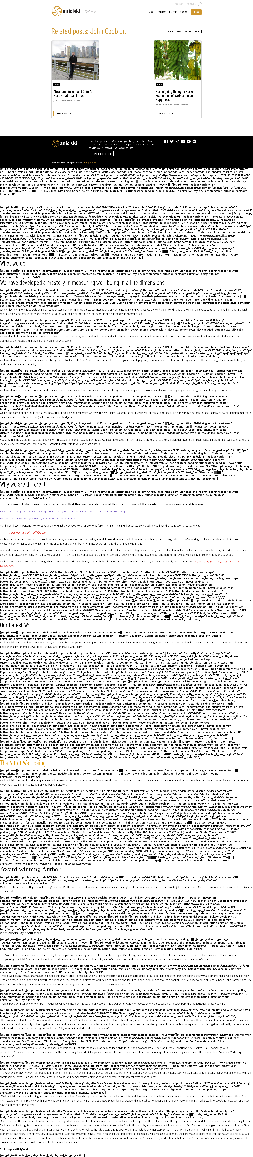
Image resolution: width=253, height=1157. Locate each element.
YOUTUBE (191, 4)
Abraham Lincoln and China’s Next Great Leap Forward (72, 93)
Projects (173, 11)
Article (170, 31)
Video (197, 31)
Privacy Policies (90, 163)
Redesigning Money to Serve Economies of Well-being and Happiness (175, 95)
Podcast (188, 31)
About (152, 11)
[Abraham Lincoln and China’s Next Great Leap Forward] (75, 60)
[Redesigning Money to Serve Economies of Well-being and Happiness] (177, 60)
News (179, 31)
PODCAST (178, 4)
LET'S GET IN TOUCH (101, 154)
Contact (184, 11)
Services (162, 11)
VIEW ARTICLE (63, 113)
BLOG (196, 12)
